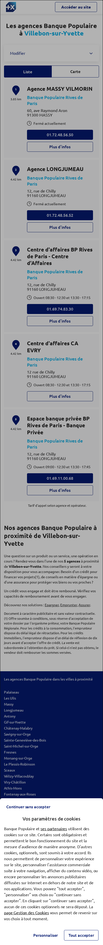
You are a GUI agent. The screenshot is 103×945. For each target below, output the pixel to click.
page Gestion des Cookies (26, 912)
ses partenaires (53, 828)
